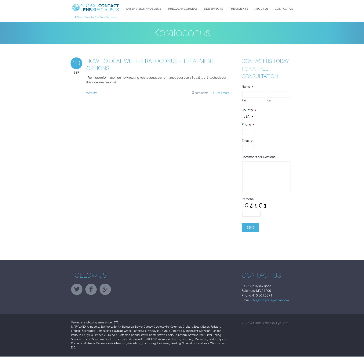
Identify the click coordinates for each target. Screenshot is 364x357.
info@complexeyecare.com (270, 300)
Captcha (248, 199)
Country (249, 110)
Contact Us (284, 8)
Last (270, 100)
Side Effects (213, 8)
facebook (91, 289)
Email (247, 141)
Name (247, 87)
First (244, 100)
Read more (222, 93)
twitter (76, 289)
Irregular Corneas (182, 8)
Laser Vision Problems (143, 8)
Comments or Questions (258, 157)
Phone (248, 124)
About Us (261, 8)
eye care (91, 92)
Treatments (238, 8)
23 (76, 63)
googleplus (105, 289)
